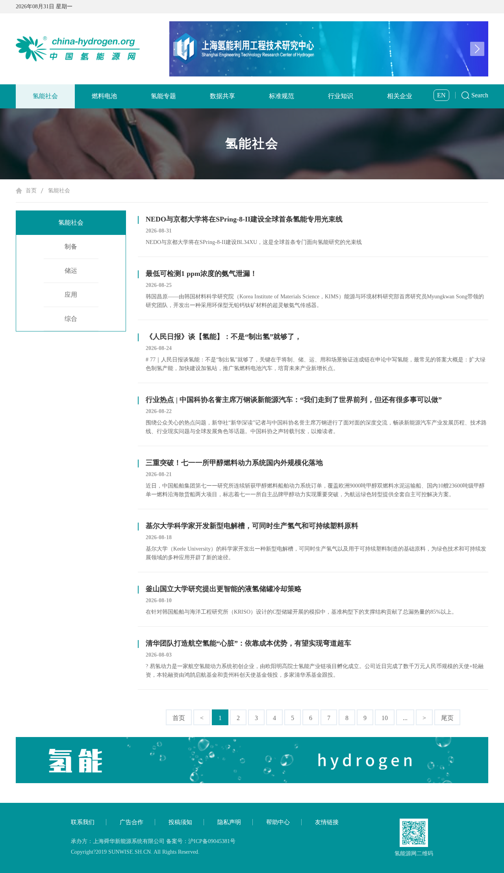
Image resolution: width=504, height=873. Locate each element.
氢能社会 (45, 96)
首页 (31, 191)
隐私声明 (229, 822)
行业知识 (340, 96)
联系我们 (82, 822)
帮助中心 (278, 822)
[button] (477, 49)
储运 (71, 270)
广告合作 (131, 822)
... (405, 718)
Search (479, 95)
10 (385, 718)
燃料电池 (104, 96)
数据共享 (222, 96)
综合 (71, 318)
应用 (71, 294)
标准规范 (281, 96)
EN (441, 95)
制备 (71, 246)
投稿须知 (180, 822)
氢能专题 (163, 96)
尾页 (447, 718)
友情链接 (327, 822)
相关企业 (399, 96)
